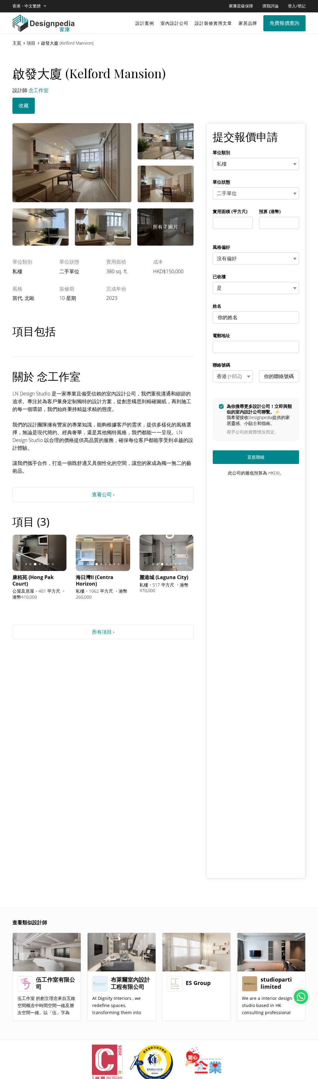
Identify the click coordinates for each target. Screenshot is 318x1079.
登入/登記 (297, 6)
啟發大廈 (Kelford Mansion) (67, 43)
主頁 (16, 43)
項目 (31, 43)
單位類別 (221, 152)
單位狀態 (221, 182)
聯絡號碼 (221, 365)
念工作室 (38, 90)
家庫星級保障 (241, 6)
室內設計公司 (175, 23)
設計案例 (144, 23)
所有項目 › (103, 631)
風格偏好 (221, 247)
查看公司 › (103, 494)
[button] (29, 6)
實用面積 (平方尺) (230, 211)
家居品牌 (247, 23)
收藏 (24, 105)
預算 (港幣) (270, 211)
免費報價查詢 (284, 23)
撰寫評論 (270, 6)
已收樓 (219, 276)
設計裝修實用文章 (213, 23)
